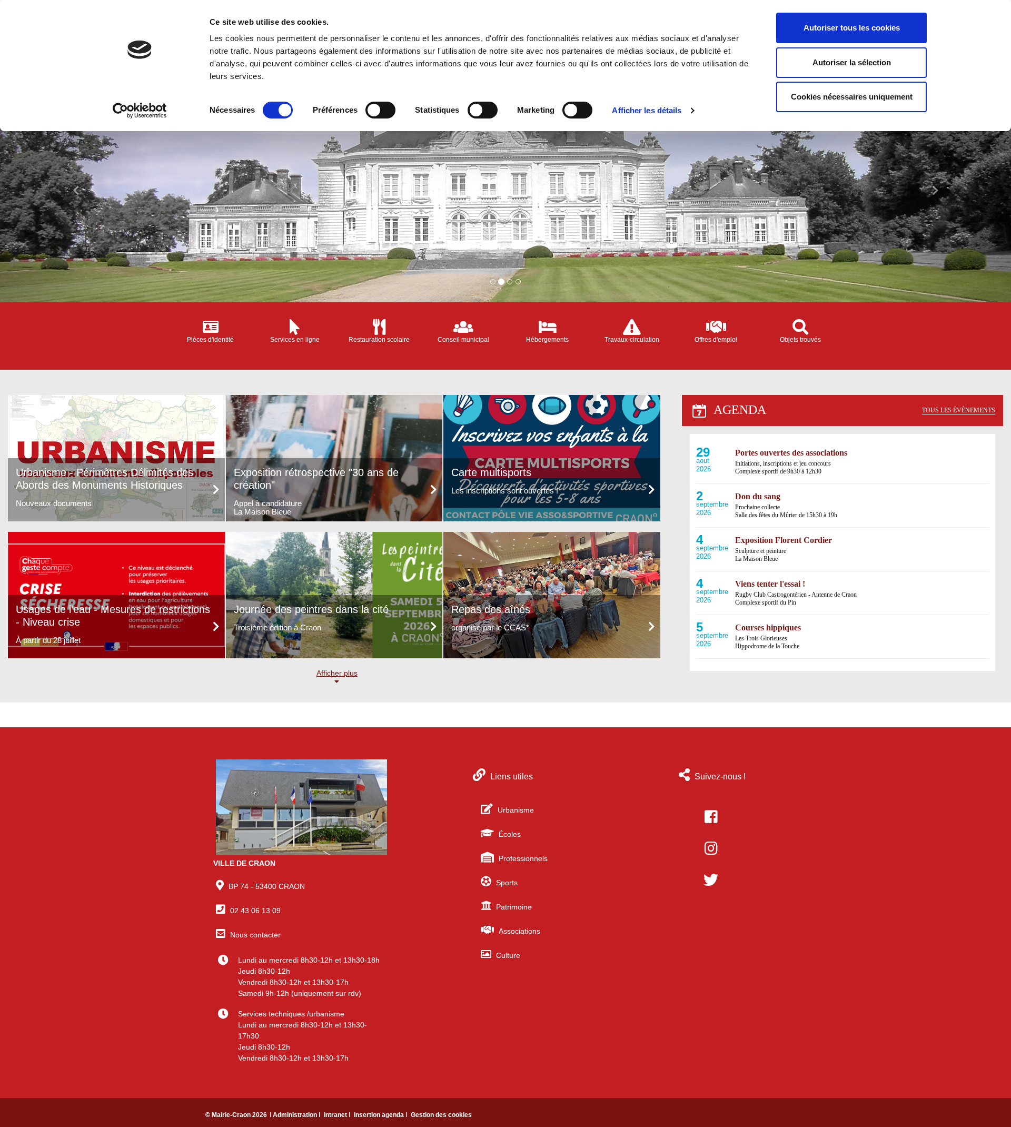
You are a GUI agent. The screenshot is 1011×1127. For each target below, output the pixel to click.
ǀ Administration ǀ (296, 1115)
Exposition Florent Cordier (783, 540)
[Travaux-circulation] (632, 327)
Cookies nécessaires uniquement (852, 96)
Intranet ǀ (338, 1115)
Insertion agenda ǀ (381, 1115)
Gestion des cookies (441, 1115)
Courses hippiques (768, 627)
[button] (76, 187)
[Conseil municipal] (463, 327)
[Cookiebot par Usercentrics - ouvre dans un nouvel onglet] (140, 110)
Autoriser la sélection (851, 62)
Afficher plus (337, 673)
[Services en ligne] (295, 327)
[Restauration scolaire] (379, 327)
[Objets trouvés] (800, 327)
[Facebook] (711, 816)
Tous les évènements (958, 410)
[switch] (380, 110)
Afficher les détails (646, 110)
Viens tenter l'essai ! (770, 583)
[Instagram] (711, 848)
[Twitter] (711, 880)
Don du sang (757, 496)
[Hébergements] (547, 327)
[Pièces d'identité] (210, 327)
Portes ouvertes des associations (791, 452)
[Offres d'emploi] (716, 327)
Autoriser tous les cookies (852, 27)
